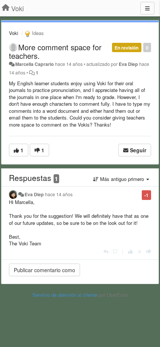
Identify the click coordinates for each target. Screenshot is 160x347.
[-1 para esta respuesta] (148, 251)
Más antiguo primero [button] (122, 178)
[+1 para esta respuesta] (130, 251)
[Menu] (147, 8)
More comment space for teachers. (55, 51)
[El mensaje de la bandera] (115, 251)
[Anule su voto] (139, 251)
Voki (13, 32)
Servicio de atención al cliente (65, 294)
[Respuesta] (105, 251)
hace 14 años (59, 194)
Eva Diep (128, 64)
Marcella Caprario (34, 64)
